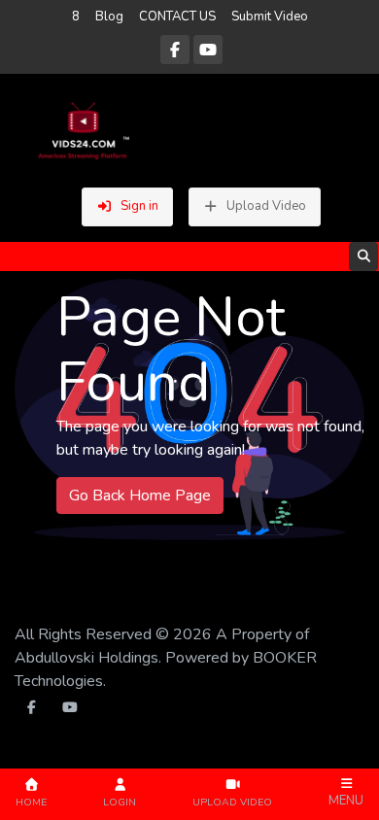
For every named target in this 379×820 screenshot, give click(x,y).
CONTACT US (177, 16)
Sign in (139, 206)
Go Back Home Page (140, 495)
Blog (109, 16)
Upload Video (266, 206)
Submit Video (269, 16)
